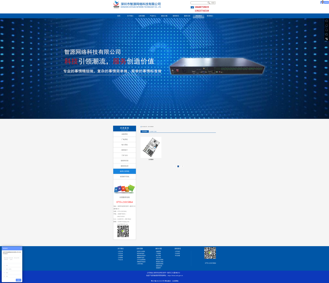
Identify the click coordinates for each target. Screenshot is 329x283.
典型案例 (199, 16)
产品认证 (120, 259)
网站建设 (168, 281)
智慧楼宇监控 (140, 257)
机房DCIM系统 (141, 251)
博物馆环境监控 (141, 261)
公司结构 (120, 255)
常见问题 (177, 255)
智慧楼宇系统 (124, 176)
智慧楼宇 (158, 268)
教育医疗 (124, 150)
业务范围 (142, 16)
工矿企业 (124, 155)
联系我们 (210, 16)
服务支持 (187, 16)
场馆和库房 (124, 161)
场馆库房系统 (159, 263)
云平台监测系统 (141, 259)
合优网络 (175, 281)
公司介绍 (120, 251)
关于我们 (130, 16)
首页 (118, 16)
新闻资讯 (176, 16)
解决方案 (164, 16)
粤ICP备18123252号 (157, 281)
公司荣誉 (120, 257)
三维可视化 (140, 263)
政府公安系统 (124, 171)
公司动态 (177, 251)
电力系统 (124, 145)
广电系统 (124, 139)
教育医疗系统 (159, 261)
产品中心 (153, 16)
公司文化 (120, 253)
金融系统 (124, 134)
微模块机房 (124, 166)
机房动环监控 (140, 253)
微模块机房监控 (141, 255)
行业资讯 (177, 253)
